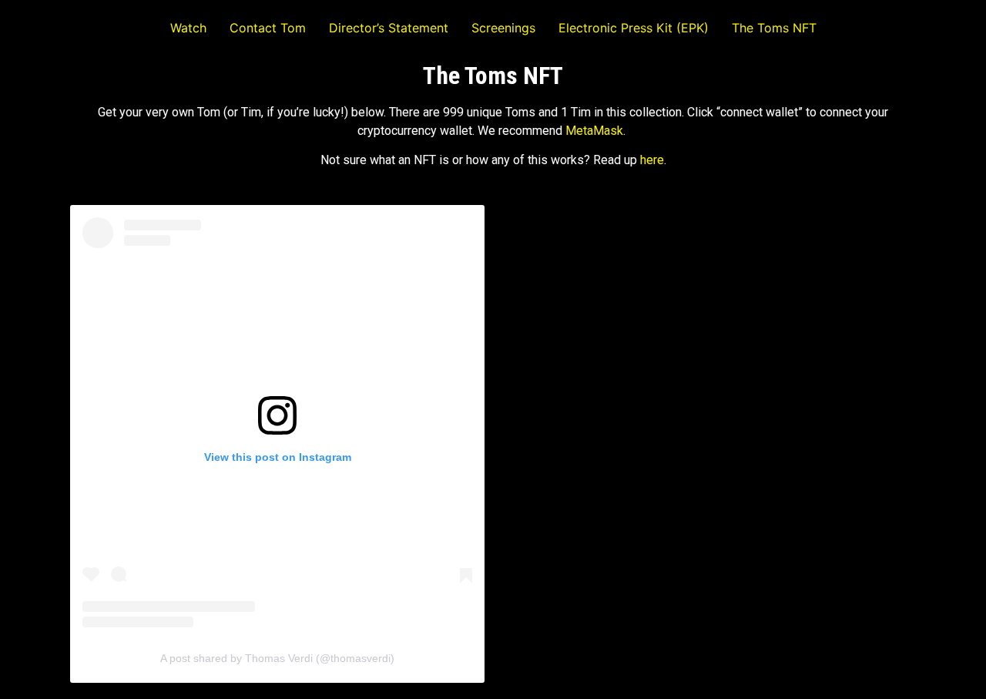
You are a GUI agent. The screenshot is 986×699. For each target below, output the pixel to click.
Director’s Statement (388, 27)
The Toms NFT (774, 27)
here (652, 160)
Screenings (503, 27)
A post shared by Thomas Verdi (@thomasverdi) (277, 658)
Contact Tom (268, 27)
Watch (188, 27)
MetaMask (594, 130)
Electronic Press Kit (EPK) (633, 27)
